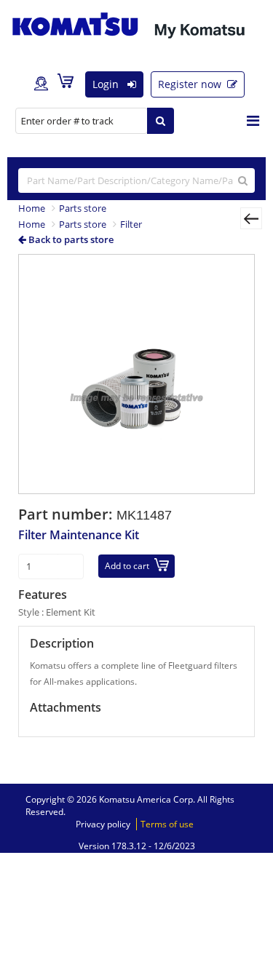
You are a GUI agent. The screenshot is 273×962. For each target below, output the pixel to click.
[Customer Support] (41, 84)
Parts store (82, 208)
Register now (191, 84)
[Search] (160, 121)
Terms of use (167, 824)
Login (107, 84)
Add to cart (127, 566)
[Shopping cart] (69, 83)
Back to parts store (70, 239)
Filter (131, 224)
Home (31, 208)
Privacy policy (103, 824)
